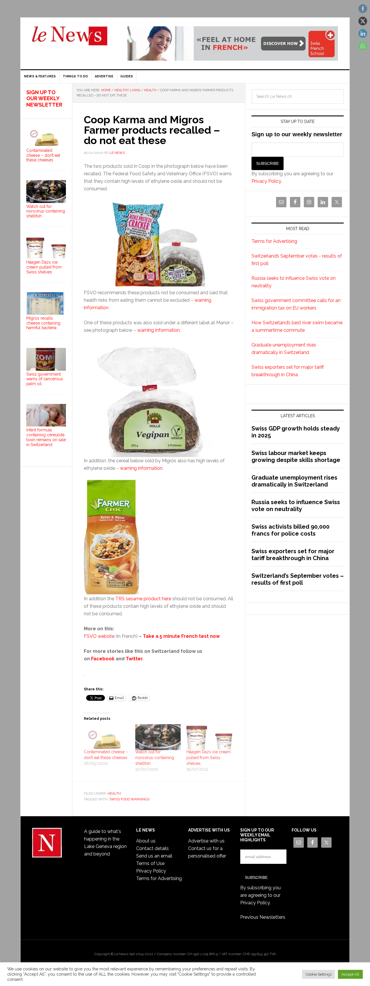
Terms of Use (150, 863)
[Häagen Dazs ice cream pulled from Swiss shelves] (209, 737)
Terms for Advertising (274, 241)
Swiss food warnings (129, 799)
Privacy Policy (266, 181)
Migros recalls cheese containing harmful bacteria (43, 323)
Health (114, 793)
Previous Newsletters (262, 917)
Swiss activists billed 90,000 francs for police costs (290, 530)
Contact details (152, 848)
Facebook (102, 658)
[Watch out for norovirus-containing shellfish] (158, 737)
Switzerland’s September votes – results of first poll (297, 579)
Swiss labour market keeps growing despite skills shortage (295, 456)
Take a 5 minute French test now (181, 636)
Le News (69, 39)
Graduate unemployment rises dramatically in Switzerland (294, 481)
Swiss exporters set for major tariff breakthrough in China (292, 555)
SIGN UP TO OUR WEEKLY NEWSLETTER (44, 98)
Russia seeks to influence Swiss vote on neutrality (295, 505)
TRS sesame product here (143, 598)
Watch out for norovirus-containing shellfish (154, 758)
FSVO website (99, 636)
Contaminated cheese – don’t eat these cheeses (43, 155)
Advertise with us (206, 841)
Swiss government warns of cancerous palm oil (44, 379)
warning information (158, 330)
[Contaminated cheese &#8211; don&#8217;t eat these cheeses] (107, 737)
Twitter (134, 658)
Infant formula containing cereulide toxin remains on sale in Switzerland (46, 437)
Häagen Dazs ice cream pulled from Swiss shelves (208, 758)
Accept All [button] (350, 974)
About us (146, 841)
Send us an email (154, 856)
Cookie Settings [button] (319, 974)
